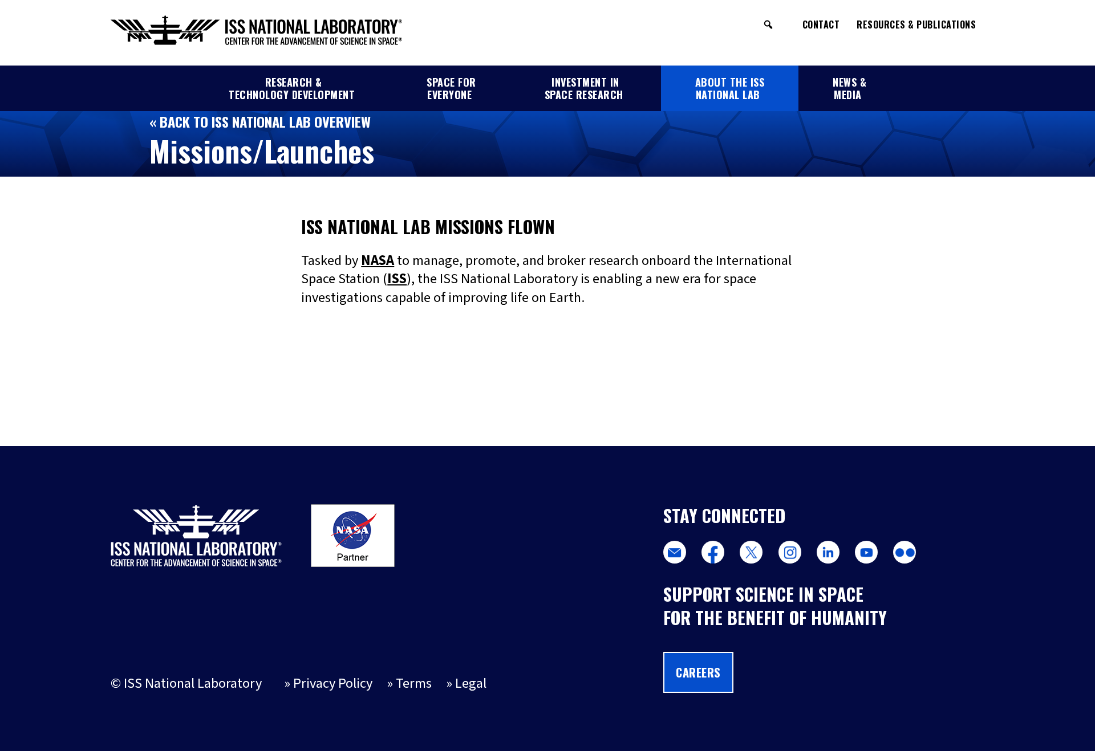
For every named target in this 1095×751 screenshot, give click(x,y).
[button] (768, 24)
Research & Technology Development (292, 88)
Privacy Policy (332, 683)
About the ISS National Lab (730, 88)
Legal (470, 683)
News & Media (849, 88)
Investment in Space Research (584, 88)
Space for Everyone (451, 88)
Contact (821, 24)
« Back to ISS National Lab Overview (260, 121)
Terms (414, 683)
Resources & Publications (916, 24)
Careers (698, 672)
